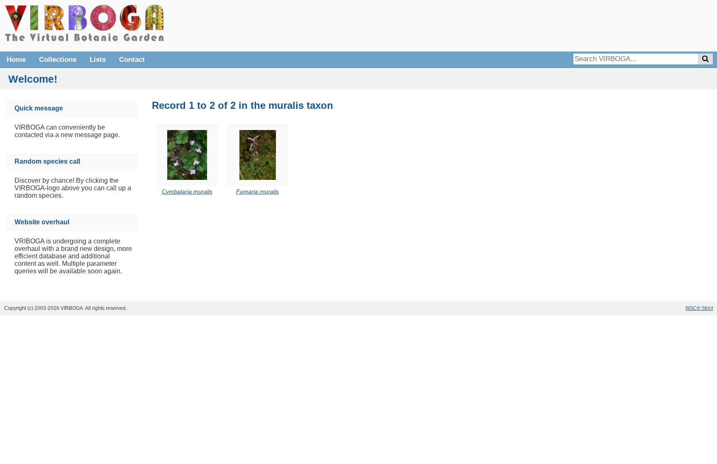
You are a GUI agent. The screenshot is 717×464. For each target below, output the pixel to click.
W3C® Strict (699, 308)
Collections (57, 60)
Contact (132, 60)
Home (16, 60)
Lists (98, 60)
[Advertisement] (588, 25)
